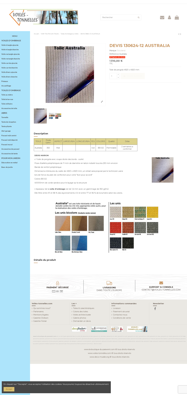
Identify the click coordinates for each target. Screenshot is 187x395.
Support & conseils (161, 288)
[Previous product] (179, 34)
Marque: (113, 50)
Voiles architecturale (82, 315)
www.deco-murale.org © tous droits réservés (109, 357)
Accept (9, 389)
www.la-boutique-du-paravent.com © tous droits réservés (109, 349)
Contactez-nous (120, 315)
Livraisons (109, 288)
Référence (114, 54)
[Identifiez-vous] (169, 17)
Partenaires (38, 311)
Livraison (117, 308)
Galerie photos (79, 318)
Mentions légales (40, 315)
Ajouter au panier (134, 76)
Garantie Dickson (40, 318)
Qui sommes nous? (42, 308)
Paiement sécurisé (121, 311)
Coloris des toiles (80, 311)
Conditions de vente (122, 318)
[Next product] (180, 34)
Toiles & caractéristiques (83, 308)
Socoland (121, 50)
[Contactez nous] (162, 17)
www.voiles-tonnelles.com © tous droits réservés (109, 353)
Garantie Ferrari (40, 321)
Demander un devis (82, 321)
